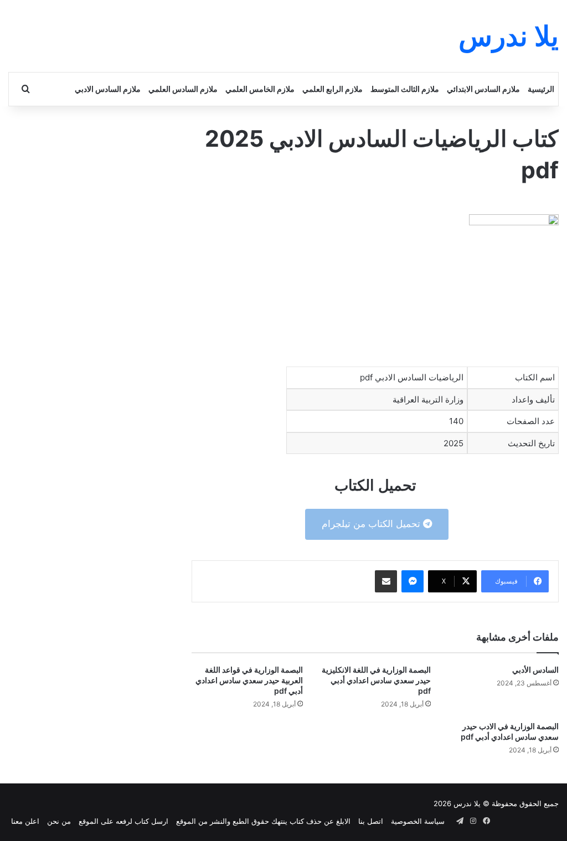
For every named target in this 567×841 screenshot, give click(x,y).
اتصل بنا (370, 821)
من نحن (59, 821)
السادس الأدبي (535, 669)
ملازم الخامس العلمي (260, 89)
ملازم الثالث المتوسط (404, 89)
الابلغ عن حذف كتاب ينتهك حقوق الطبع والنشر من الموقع (263, 821)
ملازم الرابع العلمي (332, 89)
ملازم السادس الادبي (108, 89)
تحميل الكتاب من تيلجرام (372, 523)
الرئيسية (541, 89)
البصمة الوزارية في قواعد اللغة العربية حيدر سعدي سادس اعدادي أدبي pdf (249, 680)
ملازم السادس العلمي (183, 89)
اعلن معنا (25, 821)
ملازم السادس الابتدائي (483, 89)
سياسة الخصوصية (418, 821)
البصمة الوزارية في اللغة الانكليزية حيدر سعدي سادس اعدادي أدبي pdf (376, 680)
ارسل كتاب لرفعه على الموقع (123, 821)
